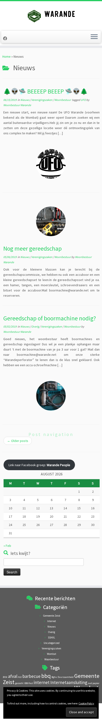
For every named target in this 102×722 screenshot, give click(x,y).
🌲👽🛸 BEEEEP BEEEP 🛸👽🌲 (45, 91)
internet (42, 682)
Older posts (17, 441)
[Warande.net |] (51, 15)
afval (12, 676)
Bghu (54, 677)
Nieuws (25, 100)
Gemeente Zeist (51, 615)
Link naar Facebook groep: (39, 465)
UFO (83, 100)
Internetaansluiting (68, 682)
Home (6, 56)
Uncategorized (52, 643)
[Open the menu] (94, 37)
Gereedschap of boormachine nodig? (49, 318)
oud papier (93, 683)
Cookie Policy (86, 703)
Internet (51, 621)
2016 (5, 677)
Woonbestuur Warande (17, 105)
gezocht (19, 683)
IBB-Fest (28, 683)
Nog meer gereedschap (32, 248)
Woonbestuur (62, 100)
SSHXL (51, 637)
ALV (20, 677)
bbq (46, 676)
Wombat (51, 654)
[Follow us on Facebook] (6, 38)
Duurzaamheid (66, 677)
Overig (35, 326)
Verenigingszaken (42, 100)
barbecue (31, 676)
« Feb (7, 546)
